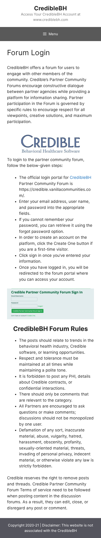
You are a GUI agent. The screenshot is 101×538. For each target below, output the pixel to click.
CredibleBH (50, 8)
